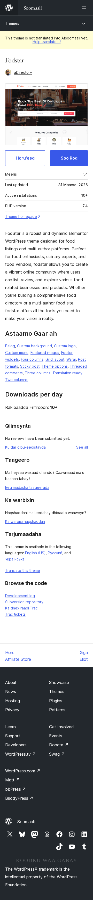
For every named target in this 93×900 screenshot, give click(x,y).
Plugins (55, 700)
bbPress (15, 789)
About (11, 682)
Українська (15, 559)
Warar (71, 359)
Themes (12, 23)
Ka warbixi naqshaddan (25, 521)
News (10, 691)
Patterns (57, 709)
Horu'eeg (25, 158)
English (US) (35, 553)
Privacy (12, 709)
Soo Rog (69, 158)
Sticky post (30, 366)
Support (12, 735)
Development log (20, 595)
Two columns (16, 379)
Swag (57, 754)
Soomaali (26, 821)
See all (82, 447)
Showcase (59, 682)
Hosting (12, 700)
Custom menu (16, 352)
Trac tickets (15, 614)
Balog (10, 346)
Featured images (44, 352)
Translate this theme (22, 570)
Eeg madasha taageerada (27, 487)
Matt (12, 779)
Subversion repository (24, 602)
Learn (10, 726)
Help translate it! (47, 41)
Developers (16, 744)
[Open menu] (84, 7)
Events (55, 735)
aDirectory (23, 72)
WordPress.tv (20, 754)
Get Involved (61, 726)
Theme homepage (21, 216)
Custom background (34, 346)
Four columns (32, 359)
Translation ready (67, 373)
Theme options (55, 366)
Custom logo (65, 346)
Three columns (37, 373)
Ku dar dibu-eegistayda (25, 447)
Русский (55, 553)
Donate (58, 744)
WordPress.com (22, 770)
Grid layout (54, 359)
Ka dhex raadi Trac (21, 608)
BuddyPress (19, 798)
